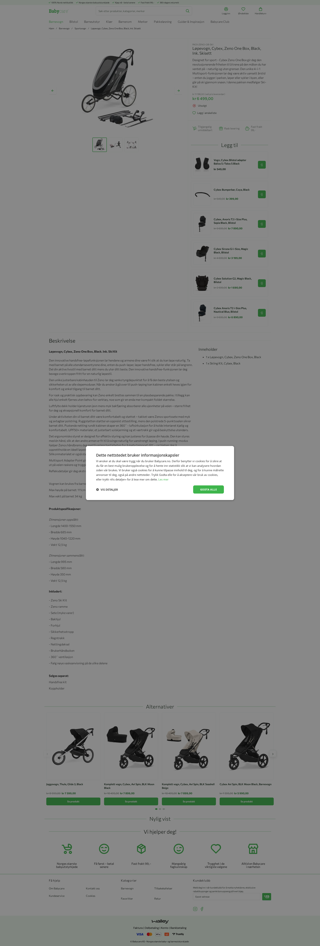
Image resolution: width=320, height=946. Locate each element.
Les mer (163, 479)
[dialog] (160, 473)
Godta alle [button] (208, 489)
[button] (107, 489)
